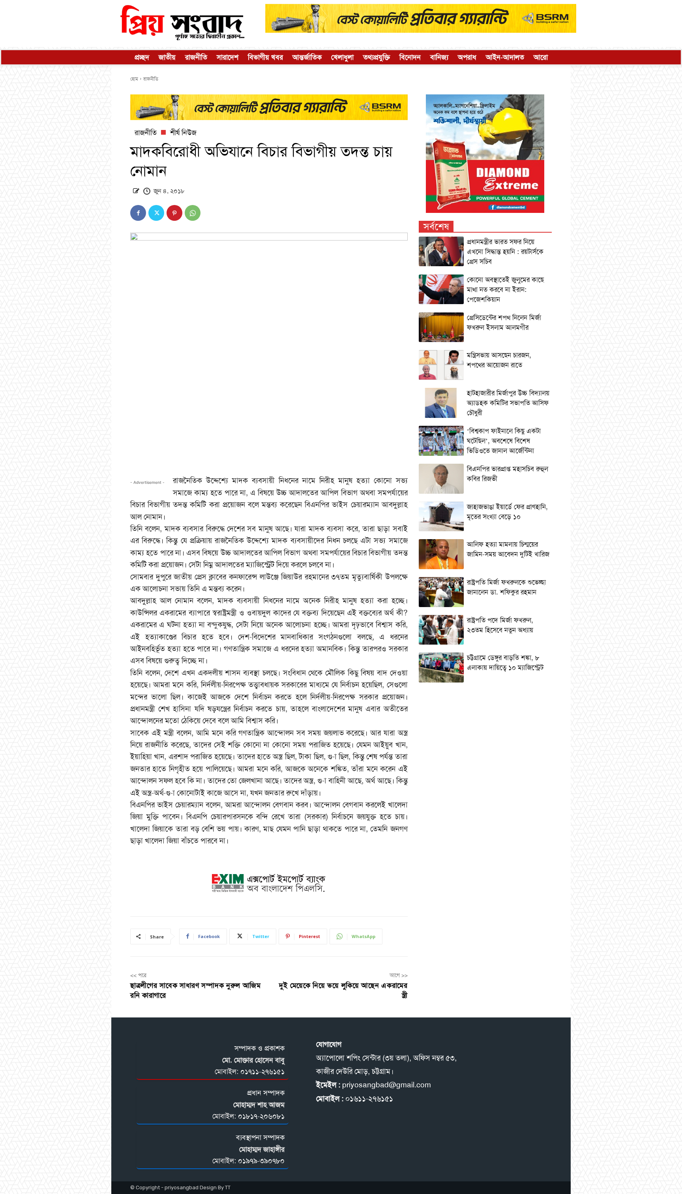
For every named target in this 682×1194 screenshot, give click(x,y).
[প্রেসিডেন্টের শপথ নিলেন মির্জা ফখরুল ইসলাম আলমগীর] (441, 327)
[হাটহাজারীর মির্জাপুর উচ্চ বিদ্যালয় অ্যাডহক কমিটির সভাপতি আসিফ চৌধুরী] (441, 403)
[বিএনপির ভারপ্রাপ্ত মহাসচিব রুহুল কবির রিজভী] (441, 479)
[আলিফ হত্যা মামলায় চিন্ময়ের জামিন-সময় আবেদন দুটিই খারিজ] (441, 554)
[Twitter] (156, 213)
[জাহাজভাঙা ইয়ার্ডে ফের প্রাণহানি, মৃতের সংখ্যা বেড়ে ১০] (441, 517)
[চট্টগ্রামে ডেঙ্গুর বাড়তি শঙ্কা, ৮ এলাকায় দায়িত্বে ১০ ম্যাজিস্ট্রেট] (441, 667)
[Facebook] (138, 213)
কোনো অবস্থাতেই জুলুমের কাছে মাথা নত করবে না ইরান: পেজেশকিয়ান (505, 289)
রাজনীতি (150, 79)
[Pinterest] (174, 213)
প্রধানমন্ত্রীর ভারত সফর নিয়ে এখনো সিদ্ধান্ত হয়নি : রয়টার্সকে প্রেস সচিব (505, 251)
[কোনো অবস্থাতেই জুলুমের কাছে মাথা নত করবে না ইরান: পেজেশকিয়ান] (441, 290)
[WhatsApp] (192, 213)
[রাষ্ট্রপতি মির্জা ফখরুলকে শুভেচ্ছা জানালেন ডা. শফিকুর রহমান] (441, 592)
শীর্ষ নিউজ (183, 132)
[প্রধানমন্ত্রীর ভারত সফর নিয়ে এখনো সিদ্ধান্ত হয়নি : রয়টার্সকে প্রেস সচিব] (441, 252)
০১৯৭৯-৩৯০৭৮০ (261, 1161)
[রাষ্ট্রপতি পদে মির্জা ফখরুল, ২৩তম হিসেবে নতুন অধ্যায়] (441, 630)
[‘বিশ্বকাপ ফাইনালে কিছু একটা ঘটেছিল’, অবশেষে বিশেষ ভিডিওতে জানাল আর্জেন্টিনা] (441, 441)
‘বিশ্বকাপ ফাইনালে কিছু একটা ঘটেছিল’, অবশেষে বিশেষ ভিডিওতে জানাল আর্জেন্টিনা (504, 441)
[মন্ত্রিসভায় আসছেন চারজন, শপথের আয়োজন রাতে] (441, 365)
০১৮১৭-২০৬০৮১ (261, 1116)
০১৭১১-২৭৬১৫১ (262, 1071)
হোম (134, 79)
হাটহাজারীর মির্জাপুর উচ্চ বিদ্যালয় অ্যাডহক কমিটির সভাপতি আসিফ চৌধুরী (508, 403)
